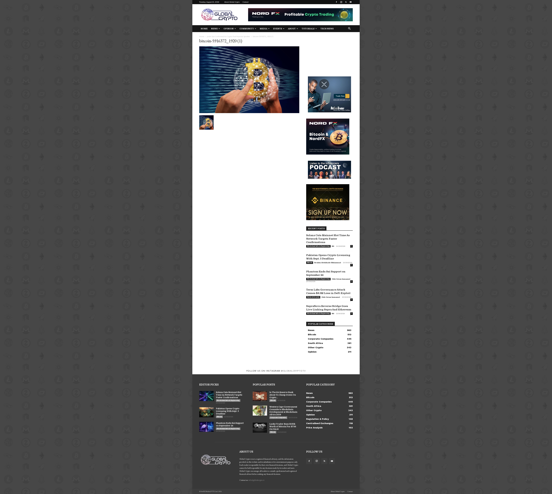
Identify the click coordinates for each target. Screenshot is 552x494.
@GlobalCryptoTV (293, 370)
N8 (333, 246)
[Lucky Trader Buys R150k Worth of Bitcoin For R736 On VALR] (260, 428)
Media (263, 28)
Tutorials (308, 28)
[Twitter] (346, 2)
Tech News (327, 28)
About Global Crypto (232, 2)
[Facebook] (336, 2)
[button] (349, 28)
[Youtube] (350, 2)
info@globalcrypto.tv (256, 480)
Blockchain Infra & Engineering (318, 246)
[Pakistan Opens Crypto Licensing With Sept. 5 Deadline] (206, 412)
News (214, 28)
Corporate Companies (278, 417)
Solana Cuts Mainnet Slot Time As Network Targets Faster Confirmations (328, 239)
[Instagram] (341, 2)
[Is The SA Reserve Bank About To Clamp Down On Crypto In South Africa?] (260, 396)
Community (246, 28)
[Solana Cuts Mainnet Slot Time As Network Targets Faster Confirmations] (206, 396)
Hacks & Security (313, 297)
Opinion (229, 28)
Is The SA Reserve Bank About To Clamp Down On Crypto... (282, 395)
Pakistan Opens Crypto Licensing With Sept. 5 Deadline (227, 411)
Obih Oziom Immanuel (341, 279)
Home (204, 28)
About (292, 28)
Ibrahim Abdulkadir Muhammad (327, 263)
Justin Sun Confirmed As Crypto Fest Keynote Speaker (228, 36)
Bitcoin (309, 262)
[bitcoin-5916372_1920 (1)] (249, 112)
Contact (246, 2)
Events (277, 28)
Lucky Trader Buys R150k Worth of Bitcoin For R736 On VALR (282, 426)
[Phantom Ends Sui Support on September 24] (206, 427)
